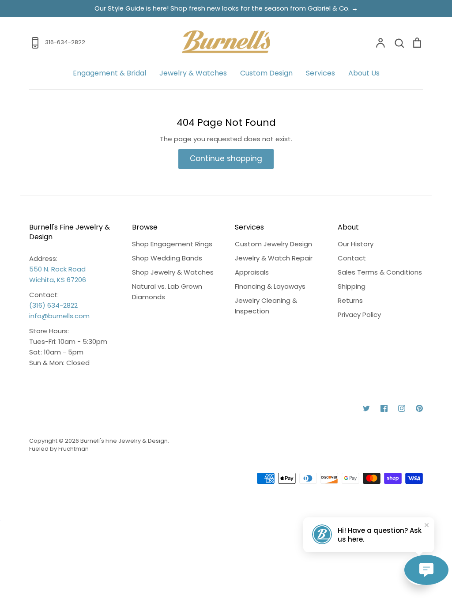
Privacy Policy (359, 314)
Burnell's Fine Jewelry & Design (124, 441)
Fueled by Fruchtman (59, 449)
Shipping (351, 286)
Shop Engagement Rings (172, 244)
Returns (350, 300)
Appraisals (252, 272)
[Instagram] (402, 408)
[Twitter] (366, 408)
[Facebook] (384, 408)
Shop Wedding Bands (167, 258)
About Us (364, 73)
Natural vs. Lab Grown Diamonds (167, 292)
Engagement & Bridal (109, 73)
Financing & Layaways (270, 286)
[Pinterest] (419, 408)
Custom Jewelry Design (273, 244)
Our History (355, 244)
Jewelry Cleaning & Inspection (266, 306)
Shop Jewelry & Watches (173, 272)
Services (320, 73)
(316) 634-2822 (53, 305)
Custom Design (266, 73)
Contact (352, 258)
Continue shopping (226, 158)
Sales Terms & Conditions (380, 272)
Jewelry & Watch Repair (274, 258)
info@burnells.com (59, 315)
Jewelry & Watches (193, 73)
